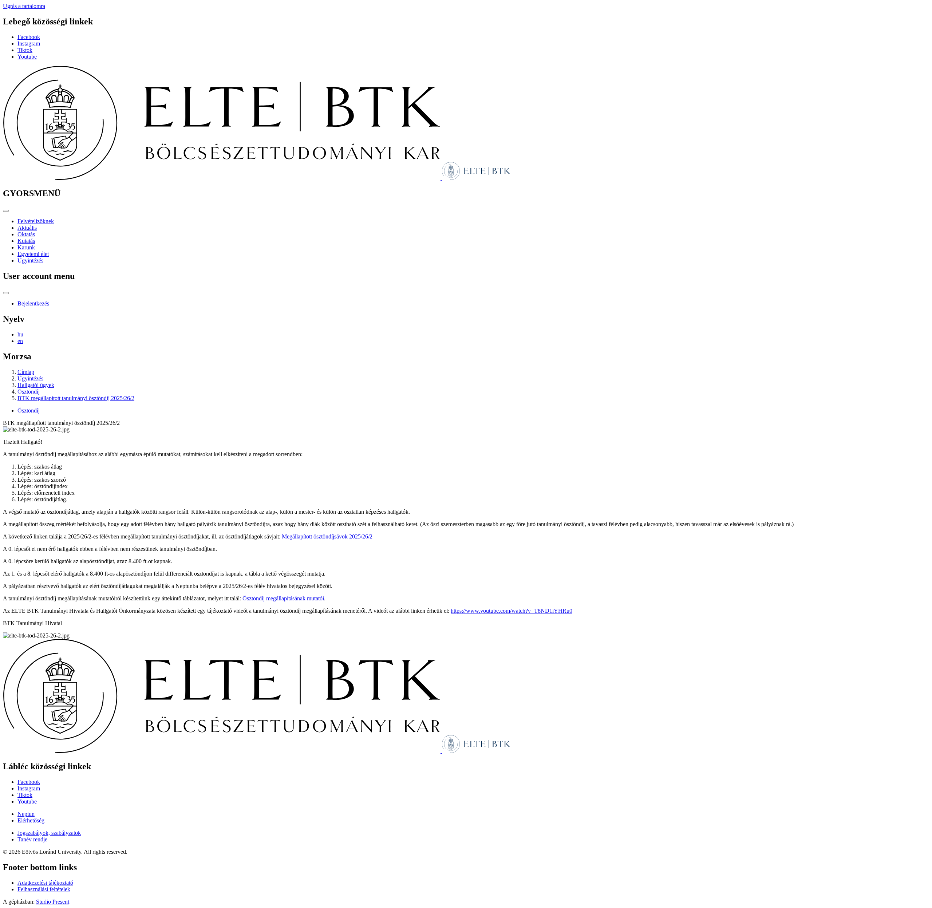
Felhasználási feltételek (43, 889)
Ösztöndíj (28, 391)
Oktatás (26, 234)
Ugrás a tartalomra (24, 6)
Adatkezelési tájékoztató (45, 883)
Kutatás (26, 241)
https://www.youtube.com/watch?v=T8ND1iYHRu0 (511, 611)
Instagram (28, 43)
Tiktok (24, 50)
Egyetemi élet (33, 254)
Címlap (25, 372)
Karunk (26, 247)
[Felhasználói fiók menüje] (6, 293)
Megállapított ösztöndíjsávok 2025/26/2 (327, 536)
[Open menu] (6, 211)
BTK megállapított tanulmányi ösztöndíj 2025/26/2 (75, 398)
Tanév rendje (32, 839)
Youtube (27, 57)
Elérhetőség (30, 820)
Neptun (26, 814)
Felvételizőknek (35, 221)
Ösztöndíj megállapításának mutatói (283, 598)
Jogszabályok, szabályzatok (49, 833)
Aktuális (27, 228)
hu (20, 334)
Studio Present (52, 902)
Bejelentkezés (33, 303)
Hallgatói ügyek (35, 385)
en (20, 341)
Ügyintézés (30, 260)
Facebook (28, 37)
